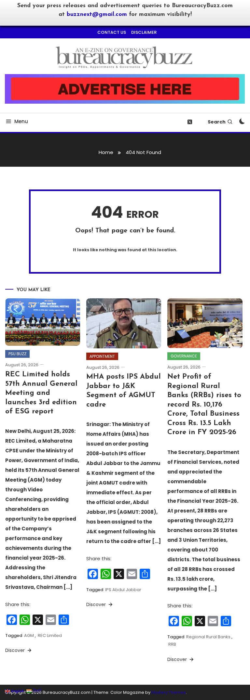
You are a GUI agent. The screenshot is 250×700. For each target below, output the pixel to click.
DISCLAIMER (144, 32)
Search (217, 122)
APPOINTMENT (102, 356)
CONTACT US (111, 32)
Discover (15, 650)
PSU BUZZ (17, 353)
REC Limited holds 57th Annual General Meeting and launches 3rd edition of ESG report (41, 393)
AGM (29, 635)
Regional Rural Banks (208, 637)
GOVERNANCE (184, 356)
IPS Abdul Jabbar (123, 590)
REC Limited (50, 635)
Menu (21, 121)
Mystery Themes (168, 692)
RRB (172, 644)
